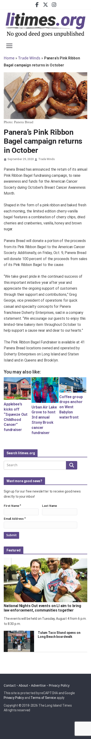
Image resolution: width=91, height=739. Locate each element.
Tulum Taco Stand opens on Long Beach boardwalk (59, 635)
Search (71, 465)
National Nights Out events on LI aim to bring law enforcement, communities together (42, 608)
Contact (10, 685)
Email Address (14, 518)
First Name (11, 506)
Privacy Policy (59, 685)
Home (9, 58)
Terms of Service (43, 698)
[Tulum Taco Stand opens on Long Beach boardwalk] (19, 641)
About (23, 685)
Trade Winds (29, 58)
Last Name (49, 506)
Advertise (38, 685)
